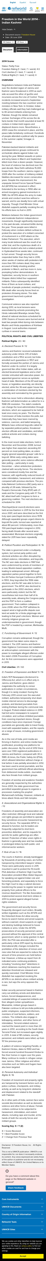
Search (31, 10)
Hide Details (7, 29)
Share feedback (16, 1187)
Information (22, 49)
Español (23, 2)
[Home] (14, 9)
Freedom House (28, 34)
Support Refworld (37, 10)
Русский (33, 2)
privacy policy (27, 1246)
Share (22, 42)
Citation (8, 42)
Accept (23, 1256)
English (13, 2)
